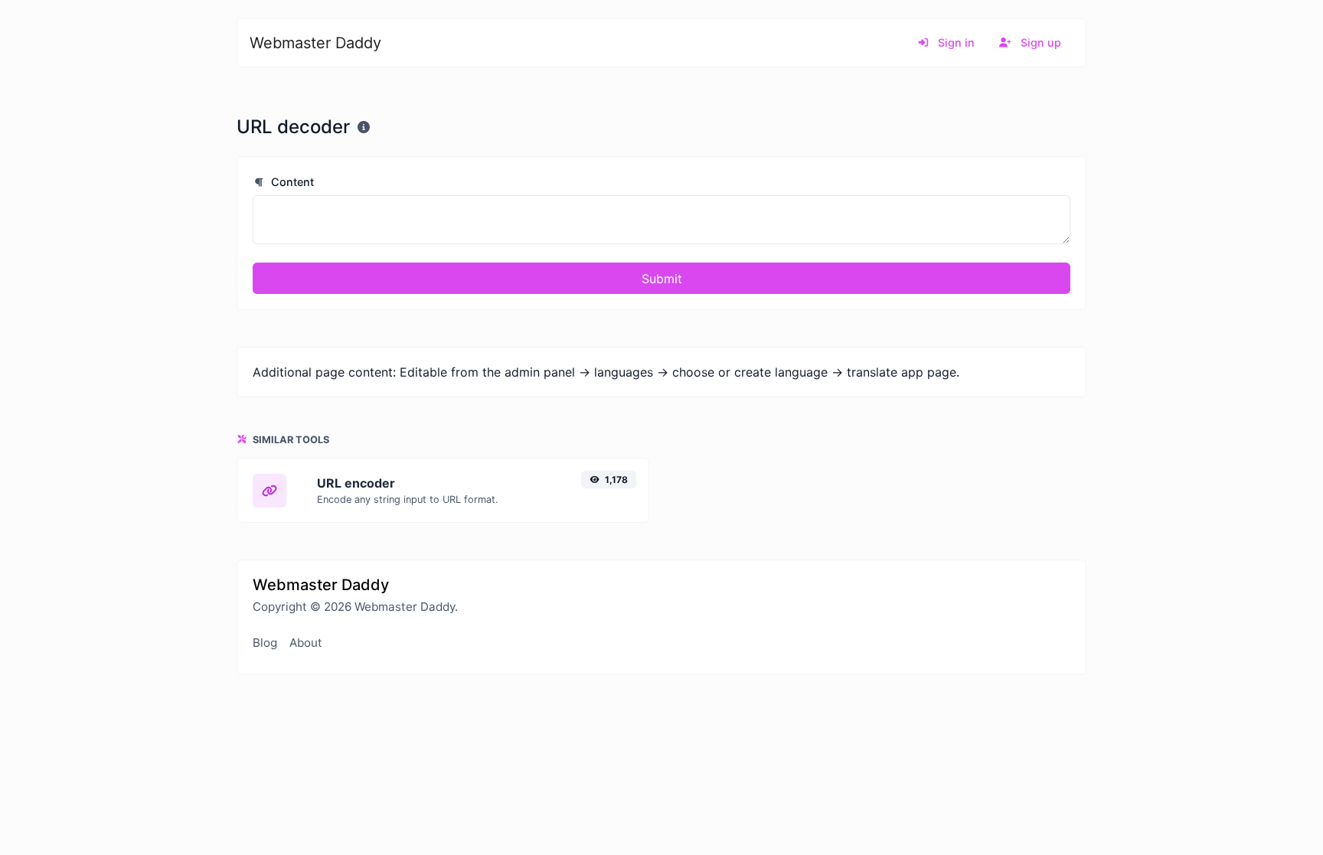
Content (291, 181)
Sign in (955, 42)
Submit (662, 278)
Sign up (1039, 42)
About (305, 642)
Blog (265, 642)
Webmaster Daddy (315, 43)
